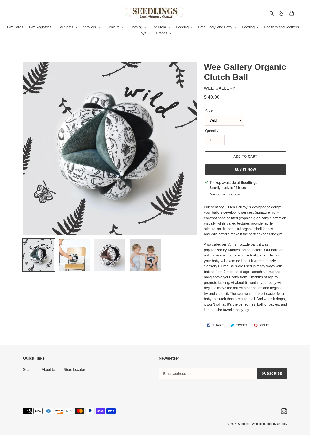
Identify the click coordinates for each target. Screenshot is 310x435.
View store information (225, 194)
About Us (49, 369)
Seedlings (245, 424)
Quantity (211, 131)
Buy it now (245, 169)
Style (209, 111)
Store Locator (74, 369)
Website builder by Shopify (269, 424)
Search (28, 369)
